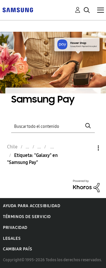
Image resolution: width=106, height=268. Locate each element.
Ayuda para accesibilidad (31, 205)
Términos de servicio (27, 216)
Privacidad (15, 227)
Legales (12, 238)
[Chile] (17, 9)
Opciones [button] (88, 148)
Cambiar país (17, 249)
